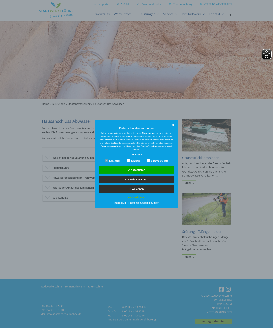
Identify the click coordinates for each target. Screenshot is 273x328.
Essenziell (114, 161)
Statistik (135, 161)
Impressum (120, 202)
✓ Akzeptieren (136, 169)
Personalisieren (136, 197)
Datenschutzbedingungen (144, 202)
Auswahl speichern (136, 179)
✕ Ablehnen (136, 188)
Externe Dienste (159, 161)
